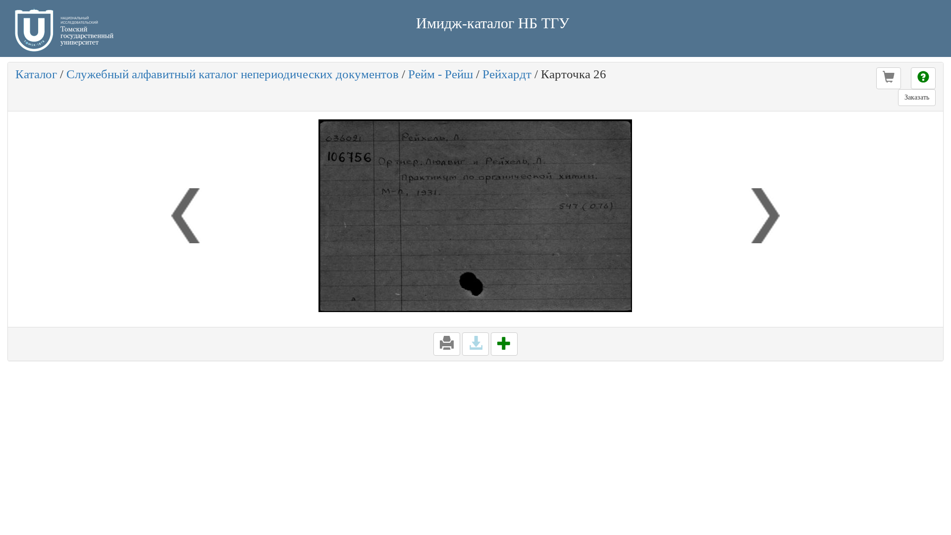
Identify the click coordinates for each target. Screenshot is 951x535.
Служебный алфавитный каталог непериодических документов (232, 74)
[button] (888, 78)
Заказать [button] (916, 97)
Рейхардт (506, 74)
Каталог (36, 74)
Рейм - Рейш (440, 74)
